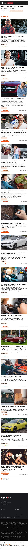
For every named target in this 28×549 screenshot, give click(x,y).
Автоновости (9, 6)
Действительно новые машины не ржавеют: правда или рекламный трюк (13, 99)
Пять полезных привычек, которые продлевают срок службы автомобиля (14, 284)
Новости (3, 509)
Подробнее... (7, 544)
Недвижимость (18, 507)
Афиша (2, 507)
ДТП (15, 6)
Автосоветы (21, 6)
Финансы (17, 509)
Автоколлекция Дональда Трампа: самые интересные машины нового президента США (13, 347)
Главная (2, 6)
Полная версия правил (6, 538)
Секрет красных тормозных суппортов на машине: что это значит (12, 68)
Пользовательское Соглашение (9, 524)
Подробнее (5, 47)
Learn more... (16, 547)
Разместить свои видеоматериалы (18, 523)
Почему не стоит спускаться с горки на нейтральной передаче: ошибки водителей (13, 222)
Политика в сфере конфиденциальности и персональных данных (14, 525)
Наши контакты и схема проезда (8, 522)
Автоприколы (4, 8)
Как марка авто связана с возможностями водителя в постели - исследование (12, 466)
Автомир (3, 75)
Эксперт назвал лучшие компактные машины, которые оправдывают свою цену (13, 252)
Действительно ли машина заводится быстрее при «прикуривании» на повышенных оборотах (14, 131)
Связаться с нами (5, 523)
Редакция (19, 522)
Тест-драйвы (12, 8)
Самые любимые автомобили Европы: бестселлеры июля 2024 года (11, 435)
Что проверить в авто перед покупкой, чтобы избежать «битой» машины (13, 161)
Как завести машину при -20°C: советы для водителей (12, 36)
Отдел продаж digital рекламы (17, 527)
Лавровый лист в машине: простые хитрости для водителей (13, 191)
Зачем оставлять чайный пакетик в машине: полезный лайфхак (13, 407)
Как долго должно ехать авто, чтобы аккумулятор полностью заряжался (11, 377)
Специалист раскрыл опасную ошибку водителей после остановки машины (11, 316)
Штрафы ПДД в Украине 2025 (16, 11)
